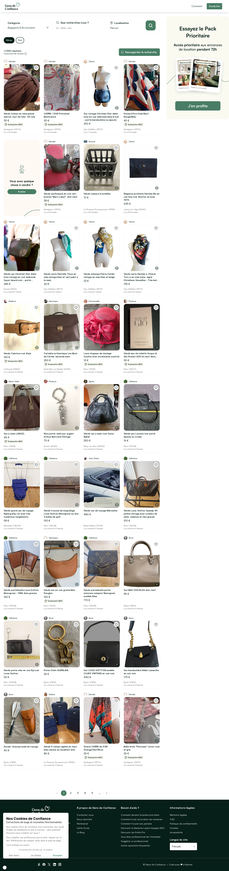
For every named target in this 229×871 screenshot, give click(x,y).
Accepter (57, 855)
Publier (22, 191)
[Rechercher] (151, 25)
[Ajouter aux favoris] (36, 67)
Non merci (14, 855)
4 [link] (85, 793)
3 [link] (78, 793)
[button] (5, 867)
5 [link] (92, 793)
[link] (107, 793)
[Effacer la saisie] (100, 28)
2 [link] (70, 793)
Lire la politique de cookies (17, 845)
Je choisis (36, 855)
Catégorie (14, 23)
